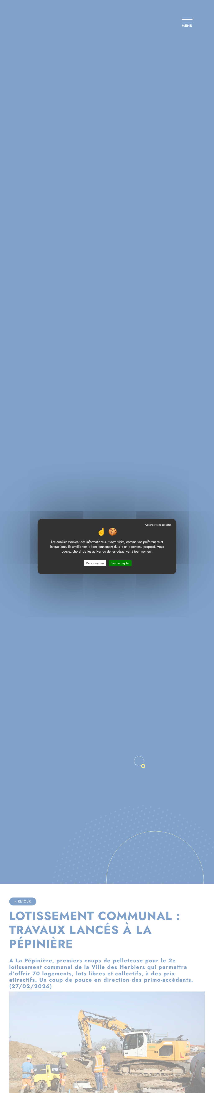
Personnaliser (95, 563)
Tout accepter (120, 563)
